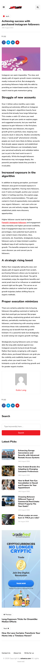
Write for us (29, 653)
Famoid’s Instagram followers (14, 222)
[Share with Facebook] (4, 42)
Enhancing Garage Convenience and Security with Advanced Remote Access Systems (28, 454)
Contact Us (6, 653)
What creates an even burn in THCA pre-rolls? (28, 516)
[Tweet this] (8, 42)
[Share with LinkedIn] (13, 42)
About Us (17, 653)
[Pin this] (17, 42)
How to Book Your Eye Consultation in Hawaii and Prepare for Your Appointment (28, 484)
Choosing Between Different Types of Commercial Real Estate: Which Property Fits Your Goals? (28, 502)
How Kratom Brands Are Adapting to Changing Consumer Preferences (29, 469)
